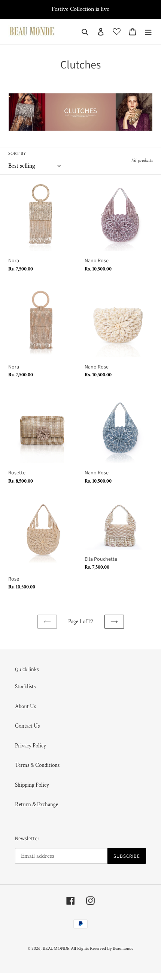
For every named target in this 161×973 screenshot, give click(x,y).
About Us (25, 706)
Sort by (17, 153)
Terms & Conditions (37, 765)
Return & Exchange (36, 804)
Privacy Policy (30, 745)
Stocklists (25, 686)
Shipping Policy (32, 785)
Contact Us (27, 725)
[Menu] (148, 32)
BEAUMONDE (56, 948)
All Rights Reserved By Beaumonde (102, 948)
